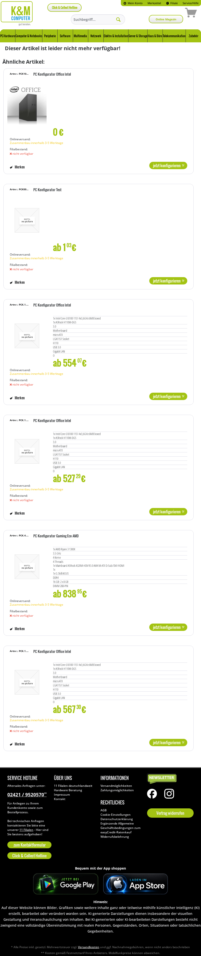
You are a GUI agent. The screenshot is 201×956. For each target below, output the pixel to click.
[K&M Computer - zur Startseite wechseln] (17, 13)
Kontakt (59, 799)
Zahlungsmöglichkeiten (117, 790)
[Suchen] (118, 19)
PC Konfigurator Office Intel (52, 74)
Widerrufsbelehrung (114, 837)
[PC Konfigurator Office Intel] (27, 105)
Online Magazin (166, 19)
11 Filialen (26, 830)
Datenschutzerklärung (116, 819)
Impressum (62, 794)
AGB (103, 810)
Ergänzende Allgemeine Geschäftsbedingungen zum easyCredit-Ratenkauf (120, 827)
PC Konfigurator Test (47, 190)
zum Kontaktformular (29, 845)
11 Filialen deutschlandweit (73, 786)
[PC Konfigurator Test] (27, 220)
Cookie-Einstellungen (115, 815)
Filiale (174, 3)
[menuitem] (133, 3)
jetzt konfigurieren (167, 165)
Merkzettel (154, 3)
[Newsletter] (169, 779)
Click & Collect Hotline (64, 7)
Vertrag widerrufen (170, 813)
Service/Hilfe (191, 3)
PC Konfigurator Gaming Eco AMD (56, 536)
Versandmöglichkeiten (116, 786)
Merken (19, 166)
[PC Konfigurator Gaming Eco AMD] (27, 567)
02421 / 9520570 (27, 794)
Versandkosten (88, 947)
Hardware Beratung (68, 790)
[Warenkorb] (173, 13)
